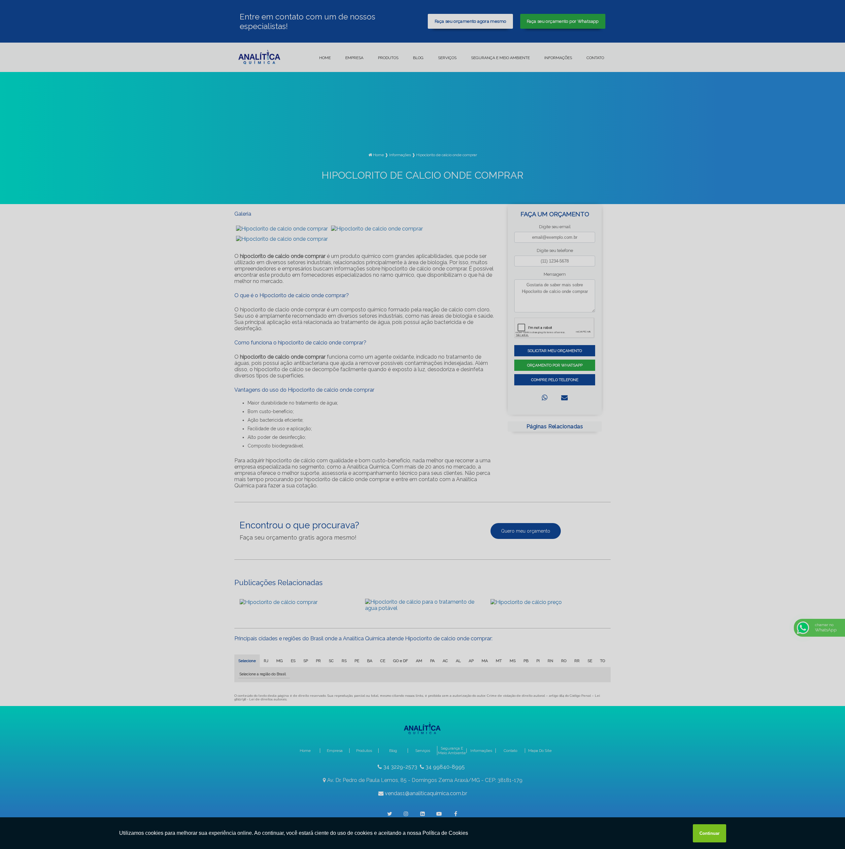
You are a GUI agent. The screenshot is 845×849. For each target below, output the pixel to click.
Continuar (709, 833)
